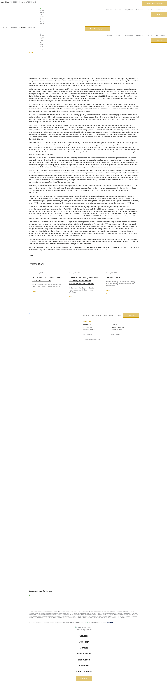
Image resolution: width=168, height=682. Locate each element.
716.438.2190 (31, 2)
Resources (139, 10)
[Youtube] (43, 601)
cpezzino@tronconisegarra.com (65, 249)
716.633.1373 (14, 2)
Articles (34, 291)
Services (109, 10)
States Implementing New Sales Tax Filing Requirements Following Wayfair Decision (84, 280)
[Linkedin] (36, 601)
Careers (84, 647)
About (119, 315)
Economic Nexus (113, 277)
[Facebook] (29, 601)
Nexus (107, 293)
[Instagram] (39, 601)
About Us (149, 10)
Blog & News (129, 10)
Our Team (118, 10)
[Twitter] (33, 601)
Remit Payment (160, 10)
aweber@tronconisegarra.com (87, 249)
